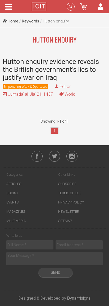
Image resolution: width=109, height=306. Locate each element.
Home (12, 21)
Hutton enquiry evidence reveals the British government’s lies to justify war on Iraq (51, 69)
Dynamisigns (78, 298)
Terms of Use (69, 193)
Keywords (30, 21)
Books (11, 193)
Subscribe (67, 184)
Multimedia (16, 221)
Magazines (15, 212)
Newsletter (68, 212)
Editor (65, 86)
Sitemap (65, 221)
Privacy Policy (71, 202)
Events (12, 202)
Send (55, 272)
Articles (13, 184)
